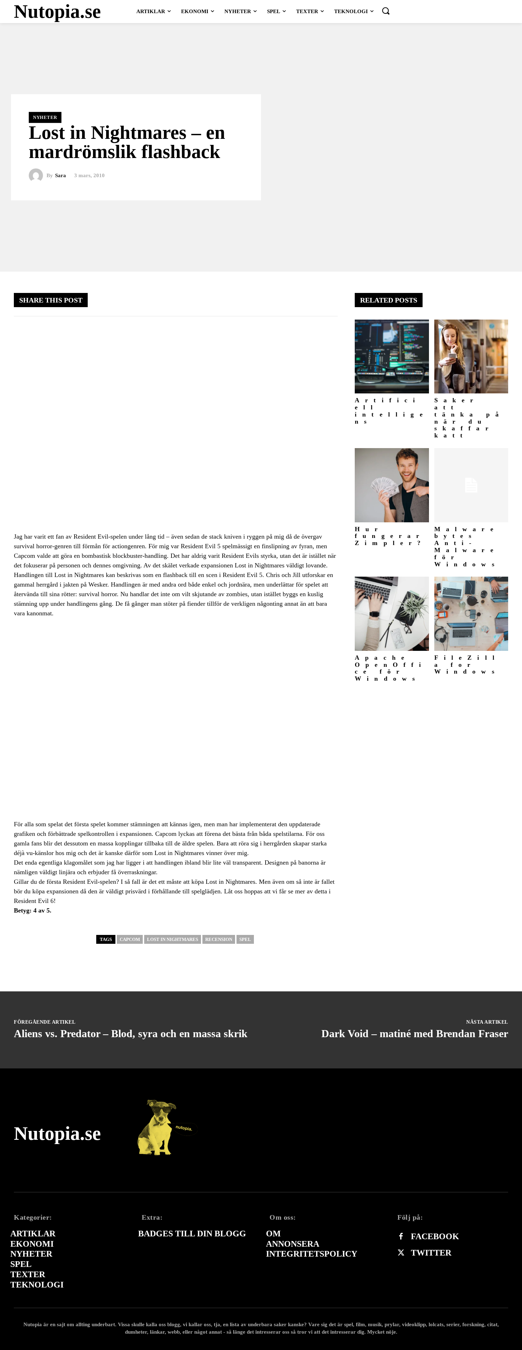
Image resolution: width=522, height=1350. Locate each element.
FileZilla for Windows (467, 664)
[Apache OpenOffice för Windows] (392, 614)
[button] (385, 10)
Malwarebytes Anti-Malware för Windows (467, 547)
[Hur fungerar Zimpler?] (392, 485)
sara (60, 175)
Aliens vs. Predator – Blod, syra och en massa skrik (131, 1033)
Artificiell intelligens (391, 411)
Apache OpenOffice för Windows (391, 668)
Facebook (435, 1236)
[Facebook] (401, 1236)
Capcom (130, 939)
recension (218, 939)
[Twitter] (401, 1253)
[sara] (38, 176)
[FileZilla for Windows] (471, 614)
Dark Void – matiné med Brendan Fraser (414, 1033)
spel (245, 939)
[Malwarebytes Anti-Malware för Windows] (471, 485)
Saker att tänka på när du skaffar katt (469, 418)
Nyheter (45, 117)
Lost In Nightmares (172, 939)
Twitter (431, 1252)
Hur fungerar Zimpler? (390, 536)
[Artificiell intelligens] (392, 357)
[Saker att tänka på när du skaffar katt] (471, 357)
